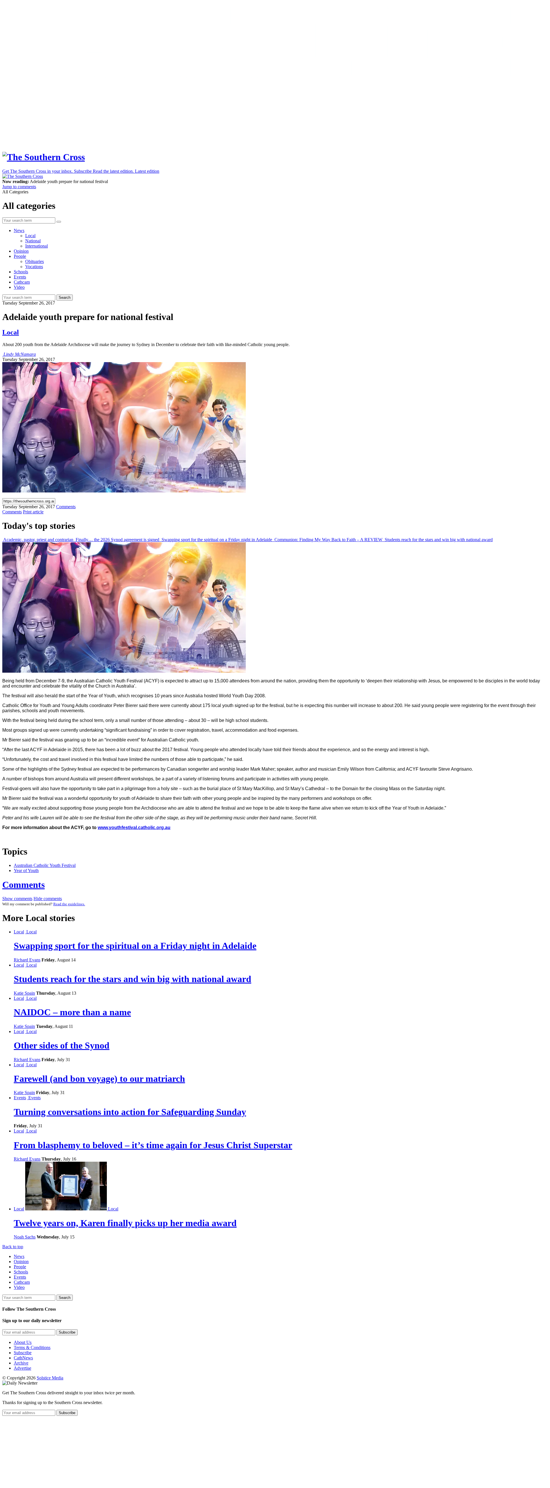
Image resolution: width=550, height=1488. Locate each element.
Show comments (17, 898)
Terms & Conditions (32, 1347)
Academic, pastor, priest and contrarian (38, 539)
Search (64, 297)
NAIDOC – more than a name (72, 1012)
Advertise (22, 1368)
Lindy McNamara (19, 354)
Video (19, 287)
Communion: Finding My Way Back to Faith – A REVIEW (328, 539)
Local (30, 235)
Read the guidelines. (69, 904)
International (36, 246)
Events (20, 276)
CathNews (23, 1357)
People (20, 256)
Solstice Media (50, 1377)
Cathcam (22, 282)
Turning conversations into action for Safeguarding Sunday (130, 1112)
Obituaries (34, 261)
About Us (23, 1342)
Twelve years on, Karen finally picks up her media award (125, 1223)
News (19, 230)
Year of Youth (26, 870)
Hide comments (48, 898)
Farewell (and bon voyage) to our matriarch (99, 1078)
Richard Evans (27, 959)
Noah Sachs (25, 1236)
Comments (23, 885)
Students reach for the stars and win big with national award (438, 539)
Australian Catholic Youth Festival (45, 865)
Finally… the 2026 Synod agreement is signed (117, 539)
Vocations (34, 266)
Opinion (21, 251)
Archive (21, 1363)
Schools (21, 271)
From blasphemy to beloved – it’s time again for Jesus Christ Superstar (153, 1145)
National (33, 240)
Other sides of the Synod (61, 1045)
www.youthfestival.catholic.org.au (134, 827)
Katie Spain (24, 993)
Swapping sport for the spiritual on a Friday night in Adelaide (216, 539)
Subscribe (23, 1352)
